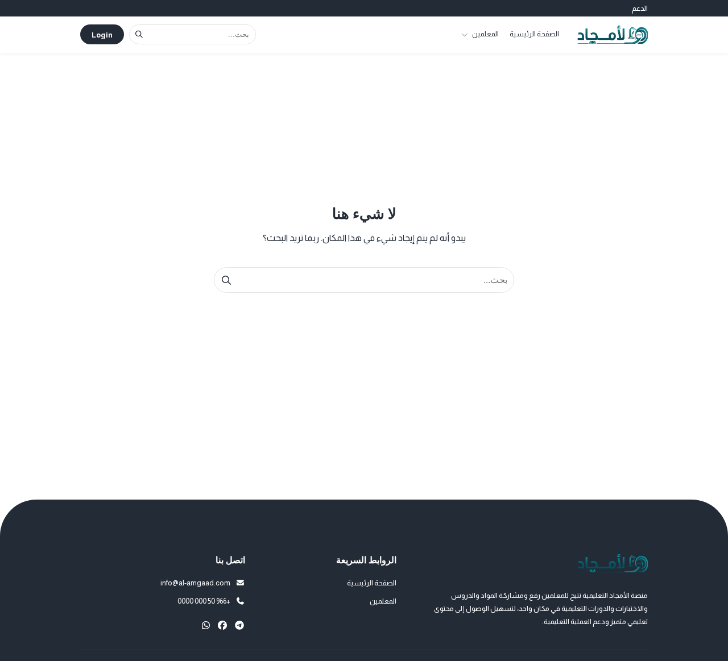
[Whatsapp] (206, 625)
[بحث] (139, 34)
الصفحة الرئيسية (534, 34)
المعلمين (485, 34)
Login (102, 35)
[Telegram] (239, 625)
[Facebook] (222, 625)
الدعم (640, 8)
